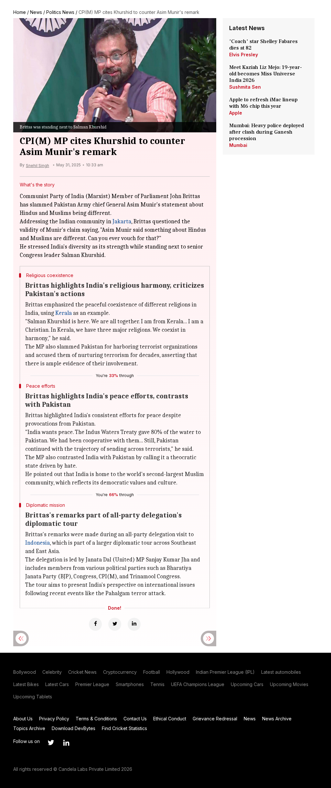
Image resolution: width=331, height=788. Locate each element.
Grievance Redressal (215, 718)
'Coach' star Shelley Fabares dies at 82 (263, 44)
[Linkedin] (134, 624)
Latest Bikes (26, 684)
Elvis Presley (243, 54)
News (36, 12)
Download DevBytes (73, 728)
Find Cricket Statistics (124, 728)
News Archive (277, 718)
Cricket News (82, 672)
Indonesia (37, 542)
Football (151, 672)
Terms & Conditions (96, 718)
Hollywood (177, 672)
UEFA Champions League (197, 684)
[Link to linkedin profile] (66, 742)
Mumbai (238, 145)
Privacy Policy (54, 718)
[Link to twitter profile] (51, 742)
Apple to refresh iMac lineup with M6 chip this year (263, 102)
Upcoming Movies (289, 684)
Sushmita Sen (245, 87)
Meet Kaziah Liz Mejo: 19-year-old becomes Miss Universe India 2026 (265, 73)
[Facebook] (95, 624)
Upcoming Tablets (32, 696)
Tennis (157, 684)
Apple (235, 113)
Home (19, 12)
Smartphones (130, 684)
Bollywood (24, 672)
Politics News (60, 12)
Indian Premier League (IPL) (225, 672)
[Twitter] (114, 624)
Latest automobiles (281, 672)
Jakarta (121, 221)
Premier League (92, 684)
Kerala (63, 313)
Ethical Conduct (169, 718)
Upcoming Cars (247, 684)
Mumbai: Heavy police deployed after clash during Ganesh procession (266, 132)
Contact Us (135, 718)
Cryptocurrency (120, 672)
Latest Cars (57, 684)
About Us (23, 718)
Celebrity (52, 672)
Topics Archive (29, 728)
